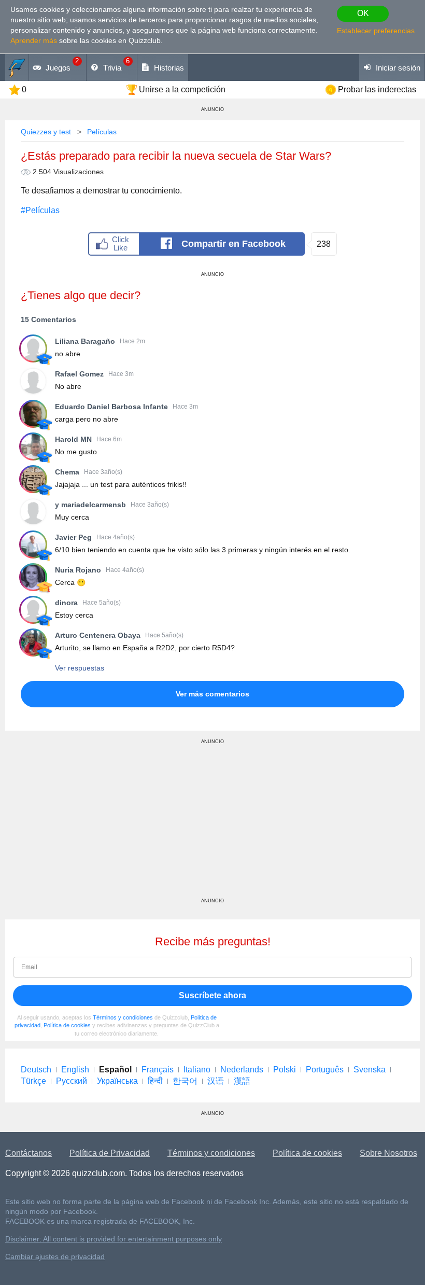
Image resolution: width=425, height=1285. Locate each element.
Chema (67, 472)
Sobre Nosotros (388, 1153)
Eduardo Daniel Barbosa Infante (111, 406)
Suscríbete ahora (212, 995)
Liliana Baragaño (85, 341)
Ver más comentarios (212, 694)
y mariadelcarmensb (90, 504)
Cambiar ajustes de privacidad (55, 1257)
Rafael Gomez (79, 374)
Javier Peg (73, 537)
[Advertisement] (212, 825)
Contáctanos (28, 1153)
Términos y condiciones (123, 1017)
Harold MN (73, 439)
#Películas (40, 210)
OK (363, 13)
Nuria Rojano (78, 570)
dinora (66, 602)
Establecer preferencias (376, 30)
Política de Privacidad (109, 1153)
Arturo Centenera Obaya (97, 635)
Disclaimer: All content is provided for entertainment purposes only (113, 1239)
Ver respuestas (79, 668)
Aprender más (33, 40)
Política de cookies (67, 1025)
